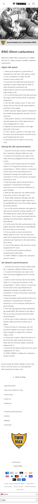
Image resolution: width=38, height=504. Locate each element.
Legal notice (20, 489)
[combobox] (19, 494)
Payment (7, 416)
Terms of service (18, 486)
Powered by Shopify (19, 483)
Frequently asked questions (13, 411)
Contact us (7, 399)
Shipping (7, 420)
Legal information (10, 386)
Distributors (8, 403)
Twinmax (11, 483)
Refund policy (30, 483)
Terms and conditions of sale (13, 390)
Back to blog (20, 377)
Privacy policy (8, 486)
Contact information (30, 486)
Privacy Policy (8, 394)
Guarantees (8, 425)
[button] (4, 4)
